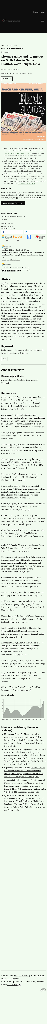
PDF (4, 359)
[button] (12, 232)
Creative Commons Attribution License (17, 153)
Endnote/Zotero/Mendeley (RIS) (14, 216)
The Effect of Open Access (26, 184)
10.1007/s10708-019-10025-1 (11, 260)
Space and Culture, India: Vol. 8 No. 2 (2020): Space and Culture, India (24, 743)
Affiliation (7, 78)
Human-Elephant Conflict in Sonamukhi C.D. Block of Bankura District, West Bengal (24, 770)
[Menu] (43, 21)
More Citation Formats (13, 203)
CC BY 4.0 (12, 984)
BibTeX (6, 219)
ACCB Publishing (22, 976)
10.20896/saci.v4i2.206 (33, 198)
